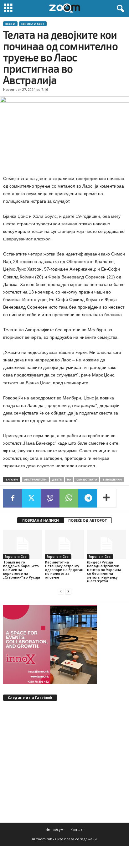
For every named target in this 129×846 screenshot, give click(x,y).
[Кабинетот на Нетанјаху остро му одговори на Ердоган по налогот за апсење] (64, 544)
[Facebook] (12, 498)
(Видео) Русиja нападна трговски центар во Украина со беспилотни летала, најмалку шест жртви (104, 571)
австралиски (35, 479)
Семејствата (86, 479)
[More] (106, 498)
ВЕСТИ (10, 24)
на (69, 479)
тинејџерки (112, 479)
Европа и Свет (32, 24)
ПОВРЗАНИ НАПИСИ (40, 520)
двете (57, 479)
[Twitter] (31, 498)
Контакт (77, 829)
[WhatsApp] (68, 498)
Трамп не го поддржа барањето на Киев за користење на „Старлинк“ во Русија (21, 570)
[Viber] (50, 498)
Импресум (54, 829)
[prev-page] (61, 591)
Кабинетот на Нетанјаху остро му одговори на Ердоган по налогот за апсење (64, 570)
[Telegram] (87, 498)
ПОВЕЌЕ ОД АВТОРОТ (87, 520)
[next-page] (68, 591)
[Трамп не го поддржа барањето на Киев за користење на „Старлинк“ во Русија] (22, 544)
